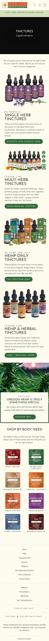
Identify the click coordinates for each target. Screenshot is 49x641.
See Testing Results (24, 600)
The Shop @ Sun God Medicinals (23, 616)
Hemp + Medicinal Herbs (21, 355)
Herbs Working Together (21, 206)
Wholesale (25, 596)
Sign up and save (24, 608)
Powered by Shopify (24, 639)
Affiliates (24, 587)
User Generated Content (24, 570)
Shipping (24, 566)
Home (24, 549)
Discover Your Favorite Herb (24, 141)
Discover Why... (24, 417)
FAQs (25, 553)
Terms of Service (24, 574)
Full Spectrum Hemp (18, 279)
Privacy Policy (24, 579)
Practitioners (24, 592)
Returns (24, 562)
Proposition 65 (24, 558)
